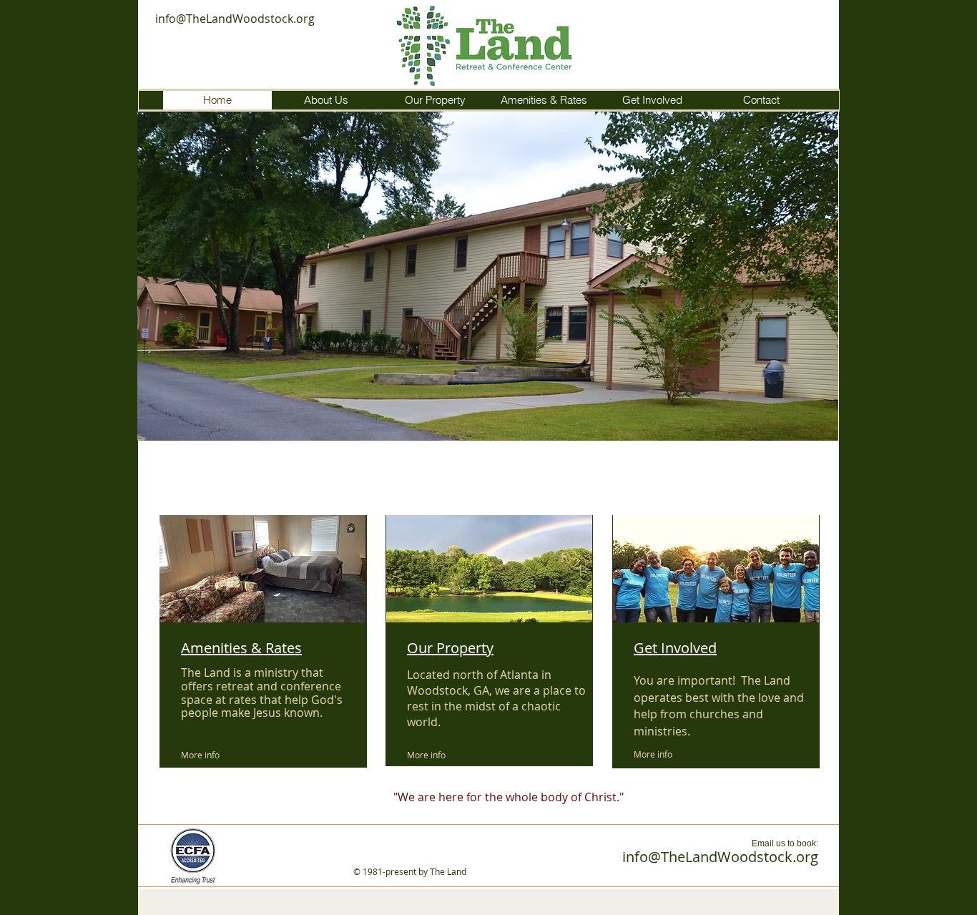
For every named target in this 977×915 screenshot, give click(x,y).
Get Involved (675, 647)
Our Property (450, 647)
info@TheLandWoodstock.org (235, 18)
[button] (487, 276)
